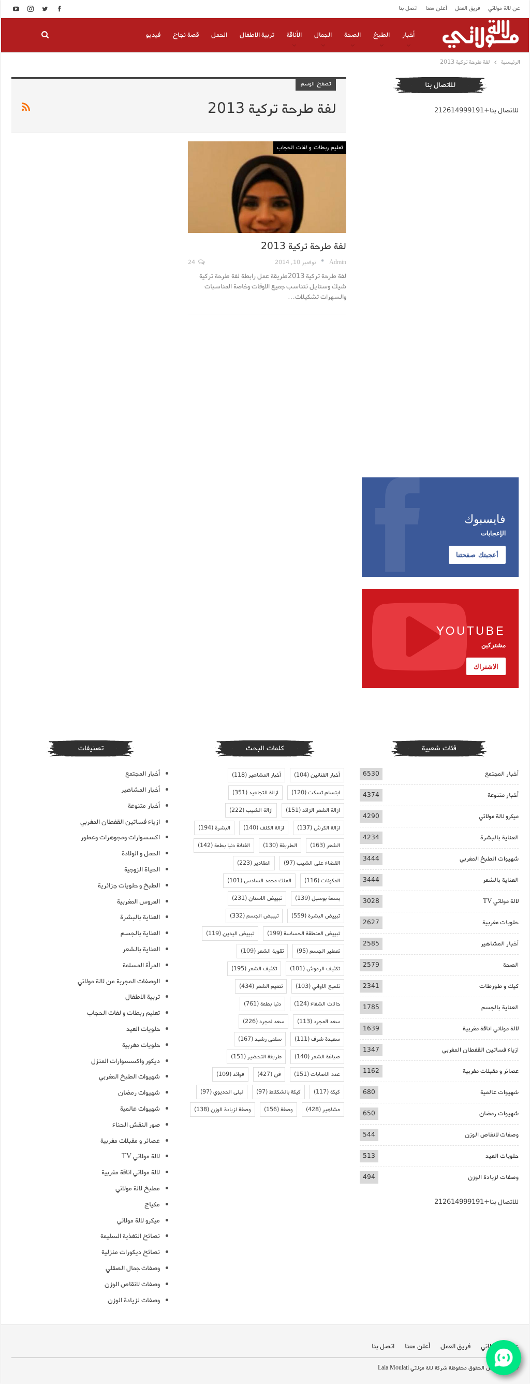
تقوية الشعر (262, 951)
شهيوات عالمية (499, 1092)
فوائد (230, 1074)
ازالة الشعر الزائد (313, 810)
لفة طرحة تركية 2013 (303, 246)
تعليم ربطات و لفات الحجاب (310, 147)
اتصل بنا (408, 8)
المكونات (322, 880)
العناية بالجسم (500, 1007)
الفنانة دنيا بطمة (224, 845)
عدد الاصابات (317, 1074)
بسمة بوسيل (317, 898)
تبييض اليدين (230, 933)
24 (192, 262)
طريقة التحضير (256, 1056)
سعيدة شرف (317, 1039)
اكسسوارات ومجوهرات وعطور (120, 837)
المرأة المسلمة (141, 965)
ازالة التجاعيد (255, 792)
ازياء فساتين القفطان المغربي (480, 1050)
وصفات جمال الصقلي (133, 1268)
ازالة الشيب (251, 810)
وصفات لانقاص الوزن (492, 1135)
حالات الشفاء (317, 1004)
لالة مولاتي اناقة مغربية (491, 1028)
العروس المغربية (138, 901)
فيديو (153, 35)
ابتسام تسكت (315, 792)
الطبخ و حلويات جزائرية (129, 885)
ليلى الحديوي (221, 1092)
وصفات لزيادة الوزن (493, 1177)
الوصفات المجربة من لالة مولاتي (119, 981)
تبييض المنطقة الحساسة (303, 933)
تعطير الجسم (318, 951)
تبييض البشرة (315, 916)
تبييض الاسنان (257, 898)
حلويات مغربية (500, 922)
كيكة (327, 1092)
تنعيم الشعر (261, 986)
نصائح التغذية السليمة (130, 1236)
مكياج (152, 1204)
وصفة (278, 1109)
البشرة (214, 828)
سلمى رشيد (260, 1039)
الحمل (219, 35)
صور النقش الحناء (136, 1124)
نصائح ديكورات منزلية (130, 1252)
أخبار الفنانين (317, 775)
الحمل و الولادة (141, 853)
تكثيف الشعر (254, 968)
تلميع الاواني (318, 986)
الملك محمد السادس (259, 880)
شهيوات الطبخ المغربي (489, 859)
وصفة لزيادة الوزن (222, 1109)
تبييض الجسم (254, 916)
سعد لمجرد (263, 1021)
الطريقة (280, 845)
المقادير (254, 863)
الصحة (352, 35)
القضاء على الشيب (312, 863)
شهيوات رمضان (499, 1113)
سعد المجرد (318, 1021)
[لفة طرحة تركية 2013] (267, 187)
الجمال (323, 35)
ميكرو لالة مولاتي (499, 816)
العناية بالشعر (501, 880)
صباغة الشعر (317, 1056)
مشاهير (323, 1109)
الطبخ (381, 35)
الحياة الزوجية (142, 869)
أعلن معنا (436, 8)
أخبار (408, 35)
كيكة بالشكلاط (278, 1092)
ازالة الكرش (318, 828)
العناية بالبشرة (499, 837)
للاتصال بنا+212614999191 (476, 110)
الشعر (325, 845)
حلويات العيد (502, 1156)
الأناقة (294, 35)
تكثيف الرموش (315, 968)
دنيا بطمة (262, 1004)
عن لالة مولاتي (504, 8)
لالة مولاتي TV (501, 901)
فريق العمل (467, 8)
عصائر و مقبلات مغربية (491, 1071)
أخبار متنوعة (503, 795)
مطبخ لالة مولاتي (137, 1188)
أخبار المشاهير (500, 944)
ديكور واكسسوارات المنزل (125, 1061)
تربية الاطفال (257, 35)
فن (269, 1074)
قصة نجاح (186, 35)
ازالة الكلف (263, 828)
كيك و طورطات (499, 986)
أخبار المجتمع (502, 774)
